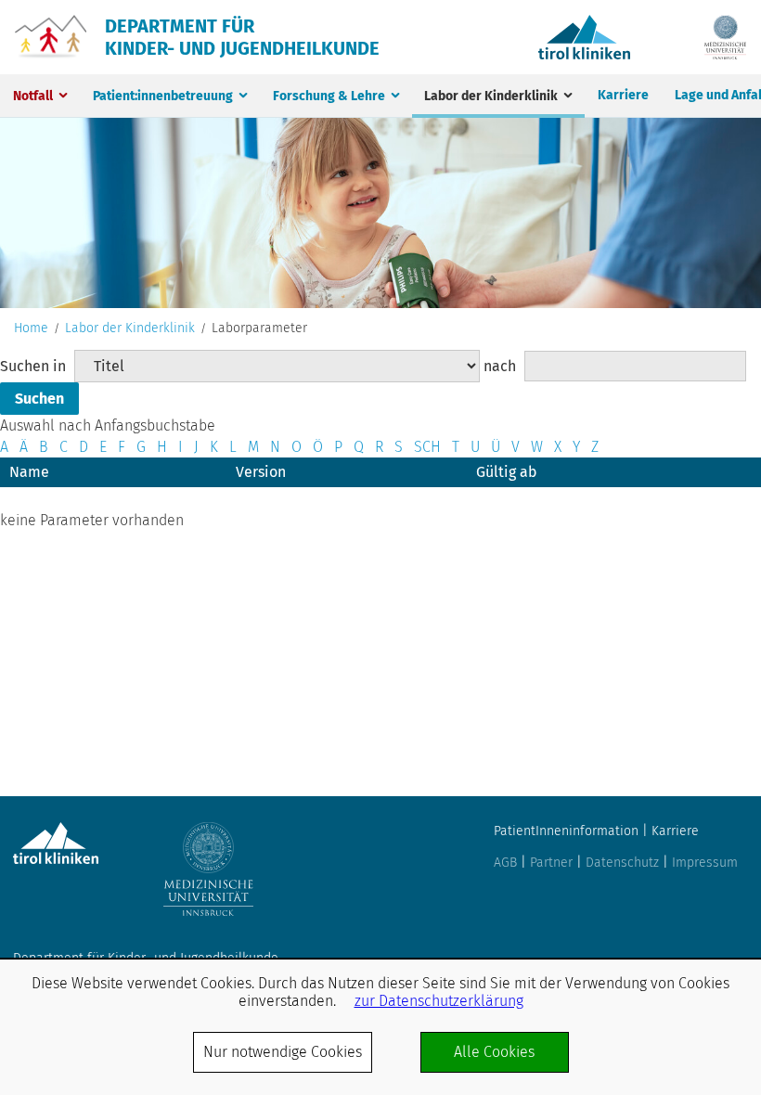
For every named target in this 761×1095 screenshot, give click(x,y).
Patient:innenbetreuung (163, 96)
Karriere (623, 95)
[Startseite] (50, 37)
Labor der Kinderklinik (491, 96)
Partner (551, 862)
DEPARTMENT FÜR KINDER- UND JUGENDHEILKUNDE (242, 37)
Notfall (33, 96)
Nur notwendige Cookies (282, 1052)
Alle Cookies (494, 1052)
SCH (427, 447)
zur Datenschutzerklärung (439, 1001)
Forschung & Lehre (329, 96)
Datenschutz (622, 862)
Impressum (705, 862)
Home (31, 328)
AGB (505, 862)
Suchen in (33, 366)
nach (500, 366)
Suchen (39, 398)
